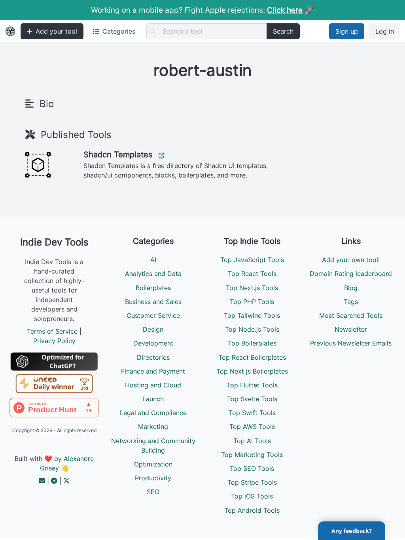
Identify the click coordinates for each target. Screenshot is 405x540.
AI (153, 260)
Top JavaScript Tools (252, 260)
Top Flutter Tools (252, 385)
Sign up (346, 31)
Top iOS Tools (252, 496)
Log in (384, 31)
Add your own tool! (351, 260)
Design (153, 329)
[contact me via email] (42, 481)
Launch (153, 399)
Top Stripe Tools (252, 482)
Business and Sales (153, 302)
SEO (153, 492)
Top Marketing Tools (252, 455)
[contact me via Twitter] (66, 481)
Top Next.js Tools (252, 288)
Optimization (153, 464)
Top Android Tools (252, 510)
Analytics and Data (153, 274)
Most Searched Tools (350, 315)
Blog (351, 288)
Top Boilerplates (252, 343)
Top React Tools (252, 274)
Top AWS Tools (252, 426)
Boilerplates (153, 288)
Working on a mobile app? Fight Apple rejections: (197, 10)
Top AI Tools (252, 441)
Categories (118, 31)
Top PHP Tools (252, 302)
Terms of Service (52, 331)
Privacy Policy (54, 341)
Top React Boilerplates (252, 357)
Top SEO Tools (252, 468)
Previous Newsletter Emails (351, 343)
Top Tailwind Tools (252, 315)
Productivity (153, 478)
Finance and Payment (153, 371)
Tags (351, 302)
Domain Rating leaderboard (351, 274)
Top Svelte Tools (252, 399)
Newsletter (351, 329)
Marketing (153, 426)
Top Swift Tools (252, 413)
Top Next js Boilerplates (252, 371)
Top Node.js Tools (252, 329)
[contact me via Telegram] (54, 481)
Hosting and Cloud (153, 385)
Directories (153, 357)
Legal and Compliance (153, 413)
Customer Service (153, 315)
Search (283, 31)
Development (153, 343)
